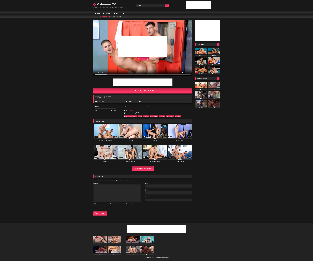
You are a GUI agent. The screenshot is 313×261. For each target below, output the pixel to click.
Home (98, 13)
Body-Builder (155, 116)
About (129, 101)
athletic (146, 116)
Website (147, 197)
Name (147, 183)
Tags (117, 13)
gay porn (163, 116)
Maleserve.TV (106, 4)
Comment (96, 183)
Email (147, 190)
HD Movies (170, 116)
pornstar (178, 116)
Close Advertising (143, 59)
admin (130, 110)
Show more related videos (143, 168)
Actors (124, 13)
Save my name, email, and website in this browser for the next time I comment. (117, 204)
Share (140, 101)
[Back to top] (308, 256)
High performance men (104, 16)
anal (141, 116)
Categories (107, 13)
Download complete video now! (143, 90)
